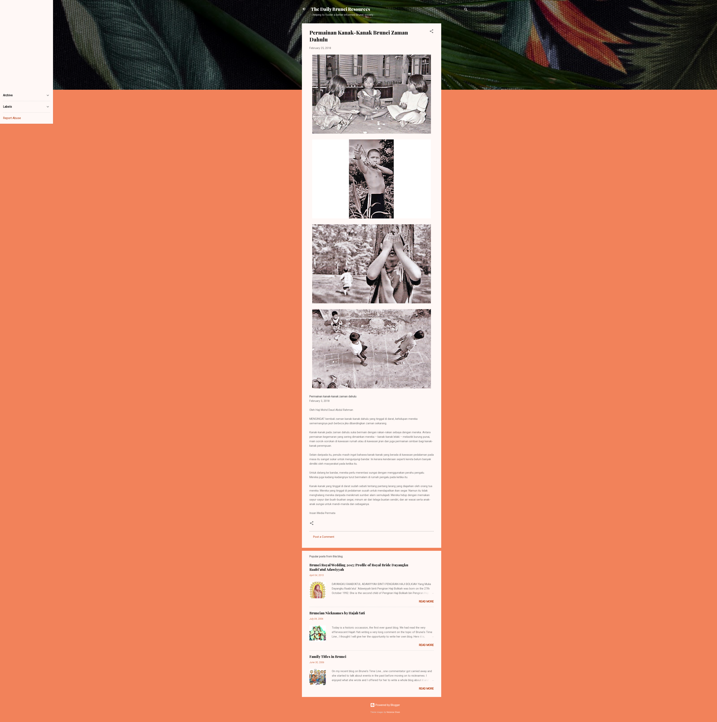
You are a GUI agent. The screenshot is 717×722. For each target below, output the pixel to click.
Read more (426, 601)
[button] (431, 32)
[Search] (466, 10)
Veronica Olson (393, 712)
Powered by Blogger (387, 705)
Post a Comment (323, 536)
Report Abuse (12, 118)
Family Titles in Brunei (327, 656)
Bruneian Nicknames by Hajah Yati (337, 613)
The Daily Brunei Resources (340, 9)
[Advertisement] (456, 79)
